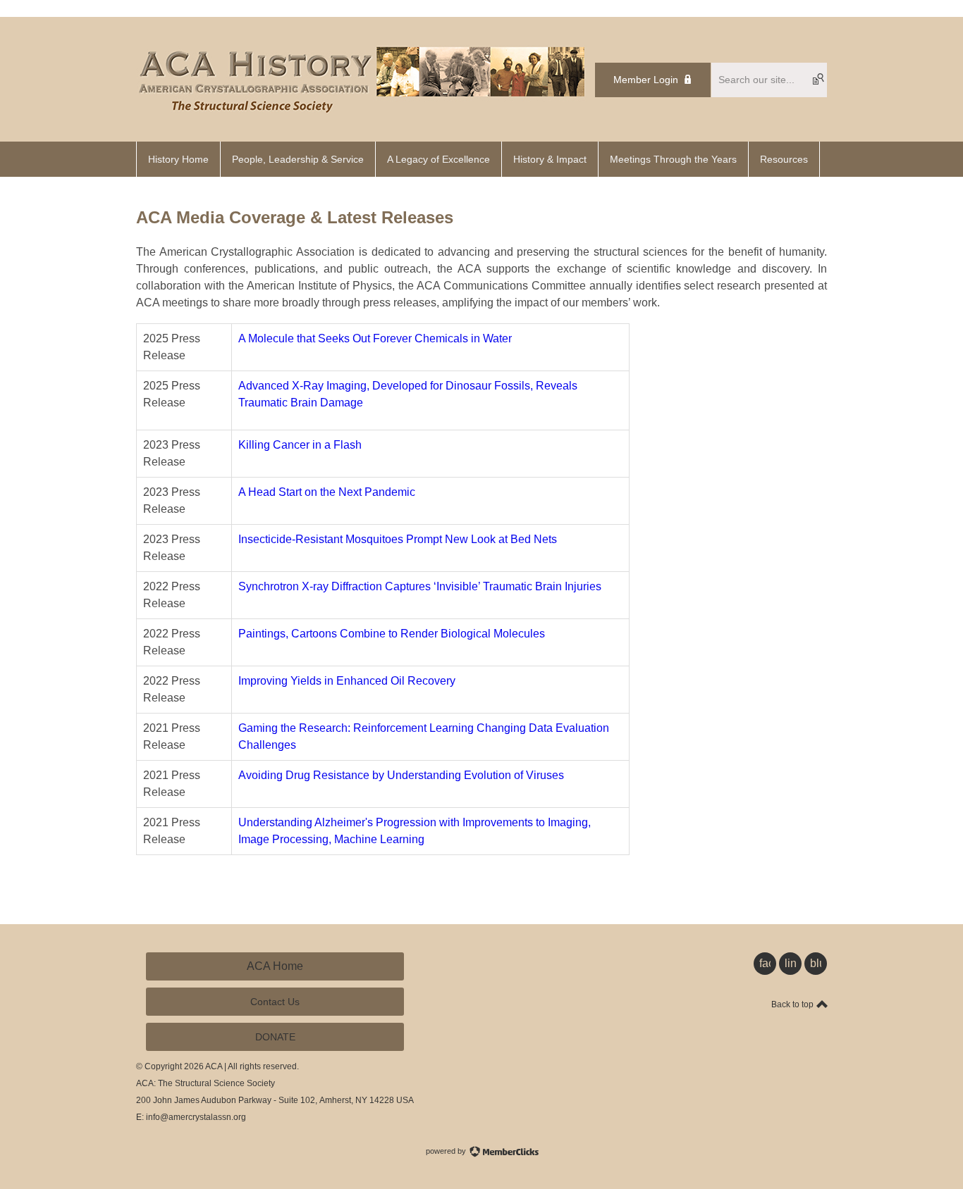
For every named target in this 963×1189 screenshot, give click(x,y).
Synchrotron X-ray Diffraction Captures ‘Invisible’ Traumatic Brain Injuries (421, 586)
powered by (447, 1151)
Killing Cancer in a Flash (301, 445)
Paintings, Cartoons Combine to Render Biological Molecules (391, 634)
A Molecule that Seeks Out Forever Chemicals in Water (375, 338)
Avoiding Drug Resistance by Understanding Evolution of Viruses (402, 775)
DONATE (275, 1036)
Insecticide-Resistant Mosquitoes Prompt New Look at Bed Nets (399, 539)
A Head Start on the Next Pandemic (328, 492)
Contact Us (275, 1001)
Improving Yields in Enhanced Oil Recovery (346, 681)
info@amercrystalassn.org (196, 1117)
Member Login (645, 79)
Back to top (793, 1004)
